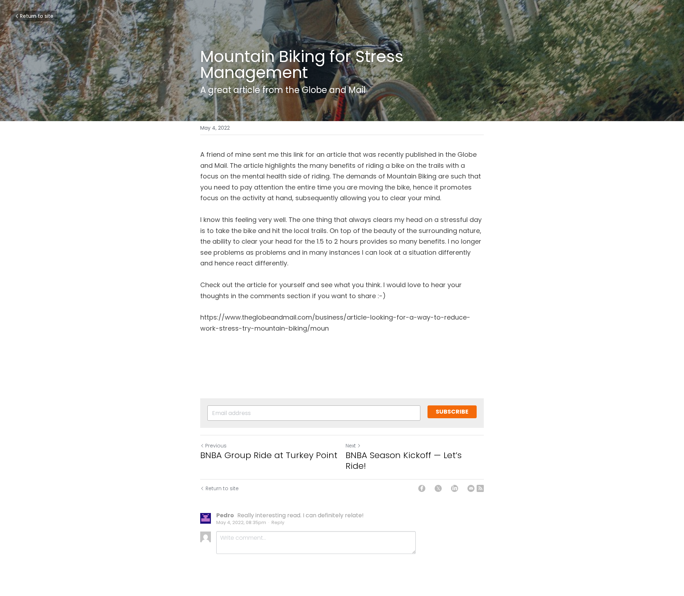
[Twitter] (438, 488)
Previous (216, 445)
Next (351, 445)
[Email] (471, 488)
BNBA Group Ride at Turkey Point (268, 455)
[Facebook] (421, 488)
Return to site (36, 16)
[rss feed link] (480, 488)
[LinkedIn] (454, 488)
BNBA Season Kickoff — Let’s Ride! (404, 460)
